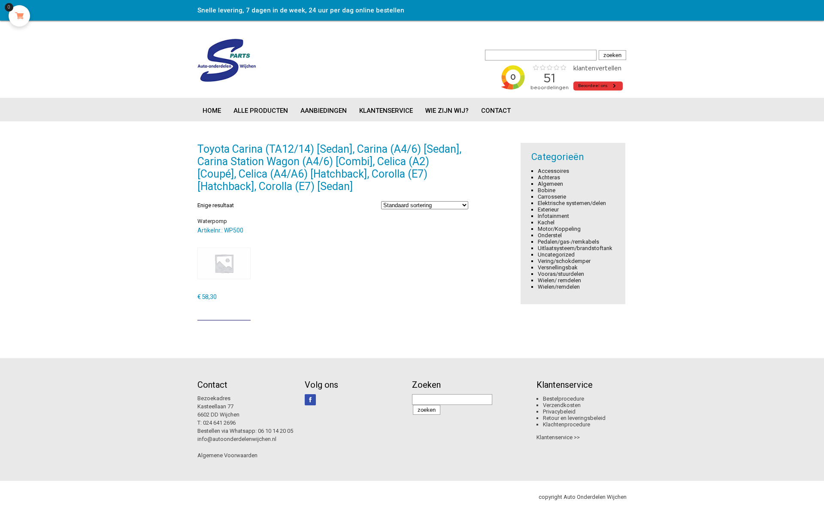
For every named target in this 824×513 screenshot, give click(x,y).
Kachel (546, 222)
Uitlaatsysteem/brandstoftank (575, 248)
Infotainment (553, 216)
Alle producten (260, 111)
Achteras (549, 177)
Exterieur (548, 209)
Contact (496, 111)
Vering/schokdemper (564, 261)
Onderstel (550, 235)
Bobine (546, 190)
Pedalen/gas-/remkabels (568, 241)
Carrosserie (552, 196)
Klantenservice (386, 111)
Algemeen (550, 184)
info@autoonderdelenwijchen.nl (236, 439)
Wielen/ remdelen (559, 280)
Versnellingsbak (558, 267)
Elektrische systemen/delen (572, 203)
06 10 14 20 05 (275, 431)
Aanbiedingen (323, 111)
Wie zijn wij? (447, 111)
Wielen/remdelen (559, 287)
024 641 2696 (219, 422)
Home (212, 111)
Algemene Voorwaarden (227, 455)
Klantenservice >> (558, 437)
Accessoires (553, 171)
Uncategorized (556, 254)
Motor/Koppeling (559, 229)
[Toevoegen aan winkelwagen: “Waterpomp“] (245, 310)
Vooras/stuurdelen (561, 274)
